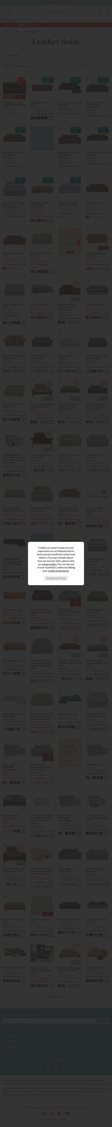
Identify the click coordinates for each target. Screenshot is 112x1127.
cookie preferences (58, 570)
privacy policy (49, 564)
